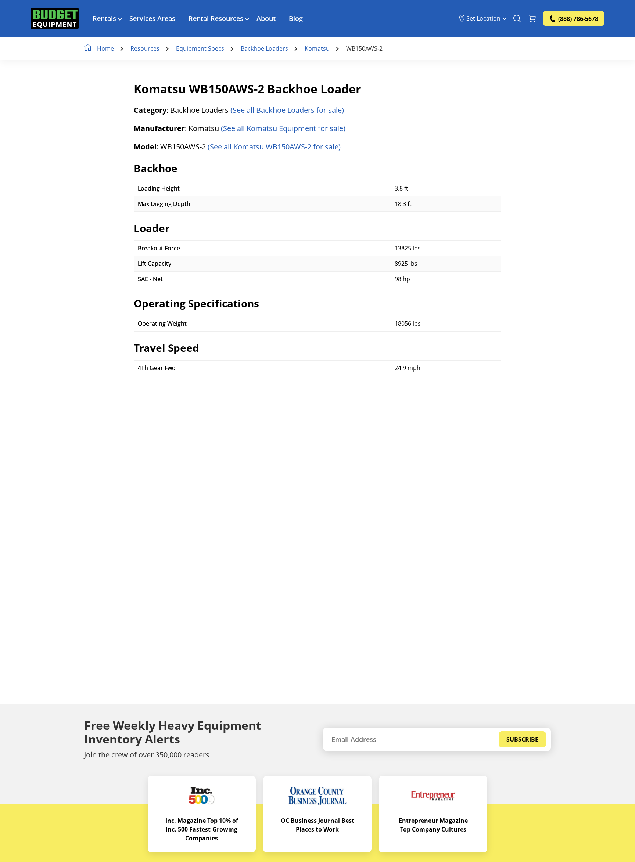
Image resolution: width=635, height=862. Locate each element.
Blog (296, 18)
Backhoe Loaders (264, 48)
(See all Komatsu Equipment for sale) (283, 128)
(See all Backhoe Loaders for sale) (287, 110)
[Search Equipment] (517, 18)
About (266, 18)
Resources (144, 48)
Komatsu (317, 48)
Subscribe (522, 739)
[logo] (55, 18)
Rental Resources (216, 18)
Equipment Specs (200, 48)
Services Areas (152, 18)
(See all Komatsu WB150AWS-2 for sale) (274, 147)
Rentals (104, 18)
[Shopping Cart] (532, 18)
